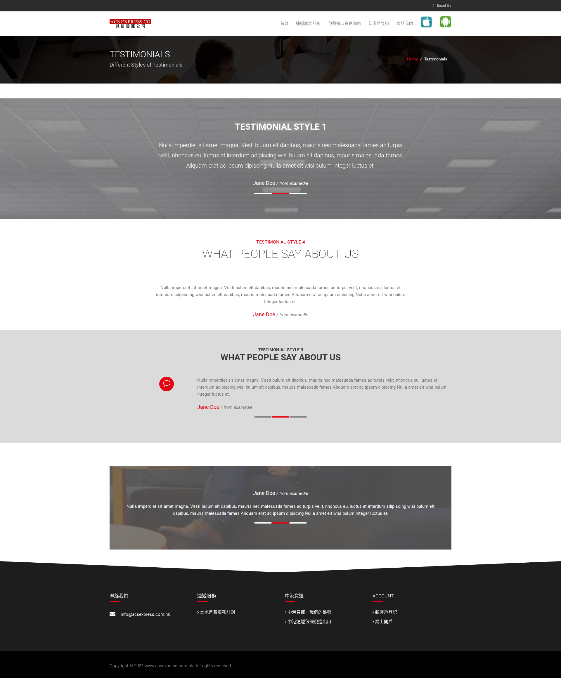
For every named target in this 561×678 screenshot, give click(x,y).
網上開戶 (384, 621)
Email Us (444, 5)
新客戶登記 (378, 23)
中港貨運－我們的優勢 (309, 612)
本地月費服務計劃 (217, 612)
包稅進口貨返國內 (344, 23)
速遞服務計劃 (308, 23)
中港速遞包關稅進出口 (309, 621)
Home (412, 59)
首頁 (284, 23)
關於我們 (404, 23)
